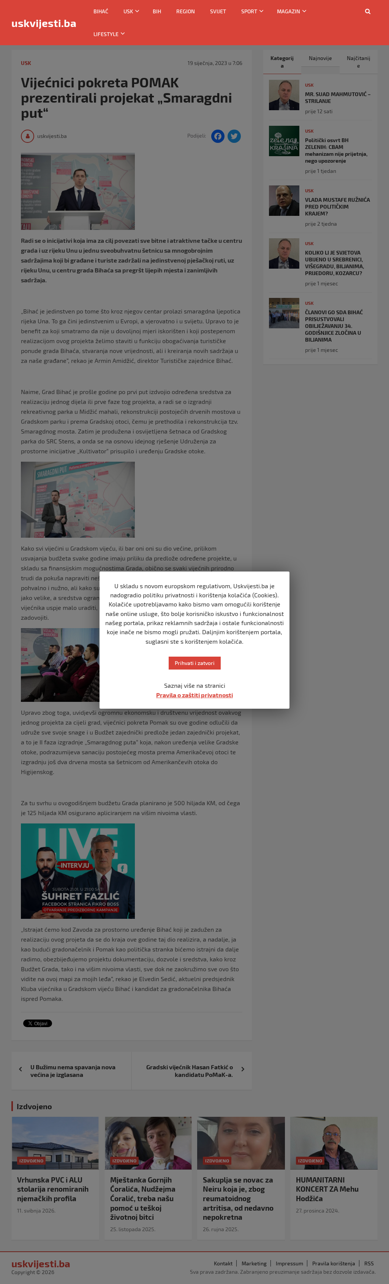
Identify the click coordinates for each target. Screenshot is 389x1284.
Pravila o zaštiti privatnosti (194, 694)
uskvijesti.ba (43, 22)
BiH (157, 11)
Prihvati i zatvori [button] (195, 663)
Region (185, 11)
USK (128, 11)
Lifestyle (106, 34)
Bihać (100, 11)
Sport (249, 11)
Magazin (288, 11)
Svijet (218, 11)
